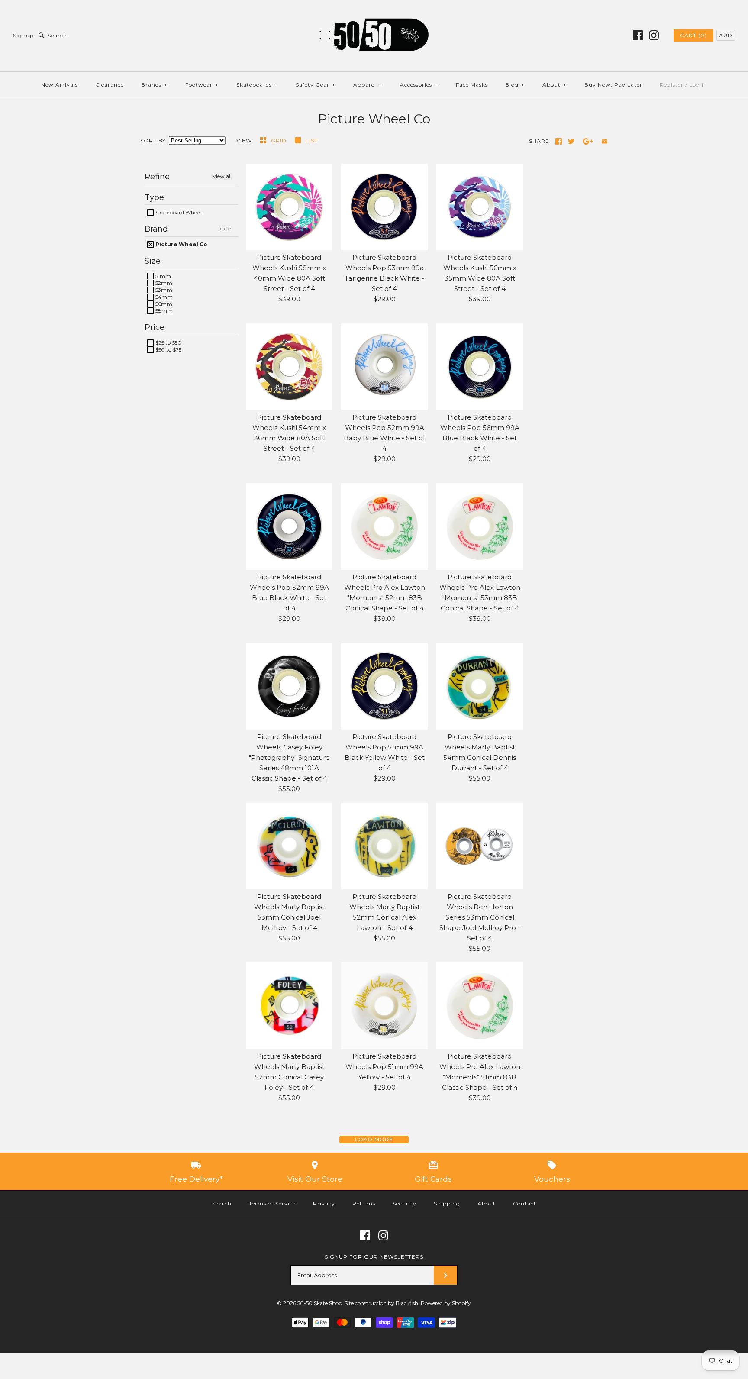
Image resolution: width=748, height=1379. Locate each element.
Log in (698, 84)
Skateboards (257, 84)
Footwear (202, 84)
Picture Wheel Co (180, 244)
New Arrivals (59, 84)
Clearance (109, 84)
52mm (163, 283)
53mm (163, 290)
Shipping (447, 1203)
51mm (162, 276)
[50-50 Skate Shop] (374, 14)
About (554, 84)
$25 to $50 (167, 342)
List (312, 140)
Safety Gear (315, 84)
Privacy (324, 1203)
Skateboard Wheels (178, 212)
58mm (163, 310)
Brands (154, 84)
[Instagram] (654, 35)
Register (672, 84)
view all (222, 176)
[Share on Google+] (588, 141)
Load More (374, 1139)
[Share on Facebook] (558, 141)
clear (226, 228)
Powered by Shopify (446, 1303)
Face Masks (472, 84)
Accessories (419, 84)
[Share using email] (604, 141)
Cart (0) (693, 35)
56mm (163, 303)
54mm (163, 297)
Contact (524, 1203)
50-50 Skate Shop (319, 1303)
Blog (515, 84)
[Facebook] (638, 35)
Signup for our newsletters (374, 1256)
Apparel (367, 84)
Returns (363, 1203)
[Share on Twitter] (571, 141)
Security (404, 1203)
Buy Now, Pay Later (613, 84)
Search (222, 1203)
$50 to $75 (167, 349)
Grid (279, 140)
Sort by (153, 140)
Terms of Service (272, 1203)
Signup (23, 35)
